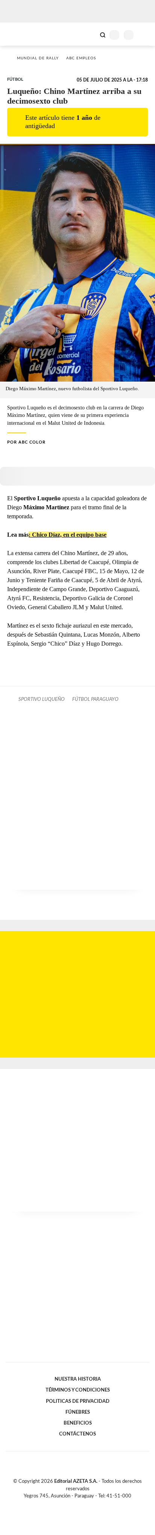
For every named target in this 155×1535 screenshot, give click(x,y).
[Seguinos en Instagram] (90, 1504)
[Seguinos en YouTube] (82, 1504)
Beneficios (78, 1423)
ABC (20, 34)
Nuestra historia (78, 1379)
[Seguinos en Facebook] (67, 1504)
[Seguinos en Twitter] (74, 1504)
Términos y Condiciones (78, 1390)
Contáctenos (77, 1434)
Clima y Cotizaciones (90, 34)
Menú (144, 34)
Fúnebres (77, 1412)
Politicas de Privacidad (77, 1401)
